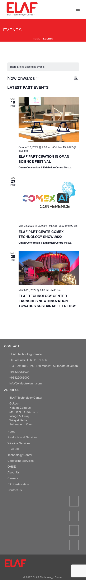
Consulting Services (21, 460)
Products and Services (22, 437)
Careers (13, 478)
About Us (14, 472)
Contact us (15, 490)
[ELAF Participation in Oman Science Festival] (49, 119)
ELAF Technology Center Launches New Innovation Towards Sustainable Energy (47, 300)
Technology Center (20, 455)
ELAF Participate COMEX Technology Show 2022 (41, 234)
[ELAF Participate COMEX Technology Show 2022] (49, 198)
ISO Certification (18, 484)
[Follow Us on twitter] (74, 530)
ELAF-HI (13, 449)
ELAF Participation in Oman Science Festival (44, 159)
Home (36, 39)
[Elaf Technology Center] (15, 563)
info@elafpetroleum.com (25, 383)
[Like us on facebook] (74, 501)
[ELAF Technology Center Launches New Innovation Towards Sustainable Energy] (49, 268)
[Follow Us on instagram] (74, 516)
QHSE (12, 466)
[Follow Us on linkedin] (74, 545)
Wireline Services (19, 443)
